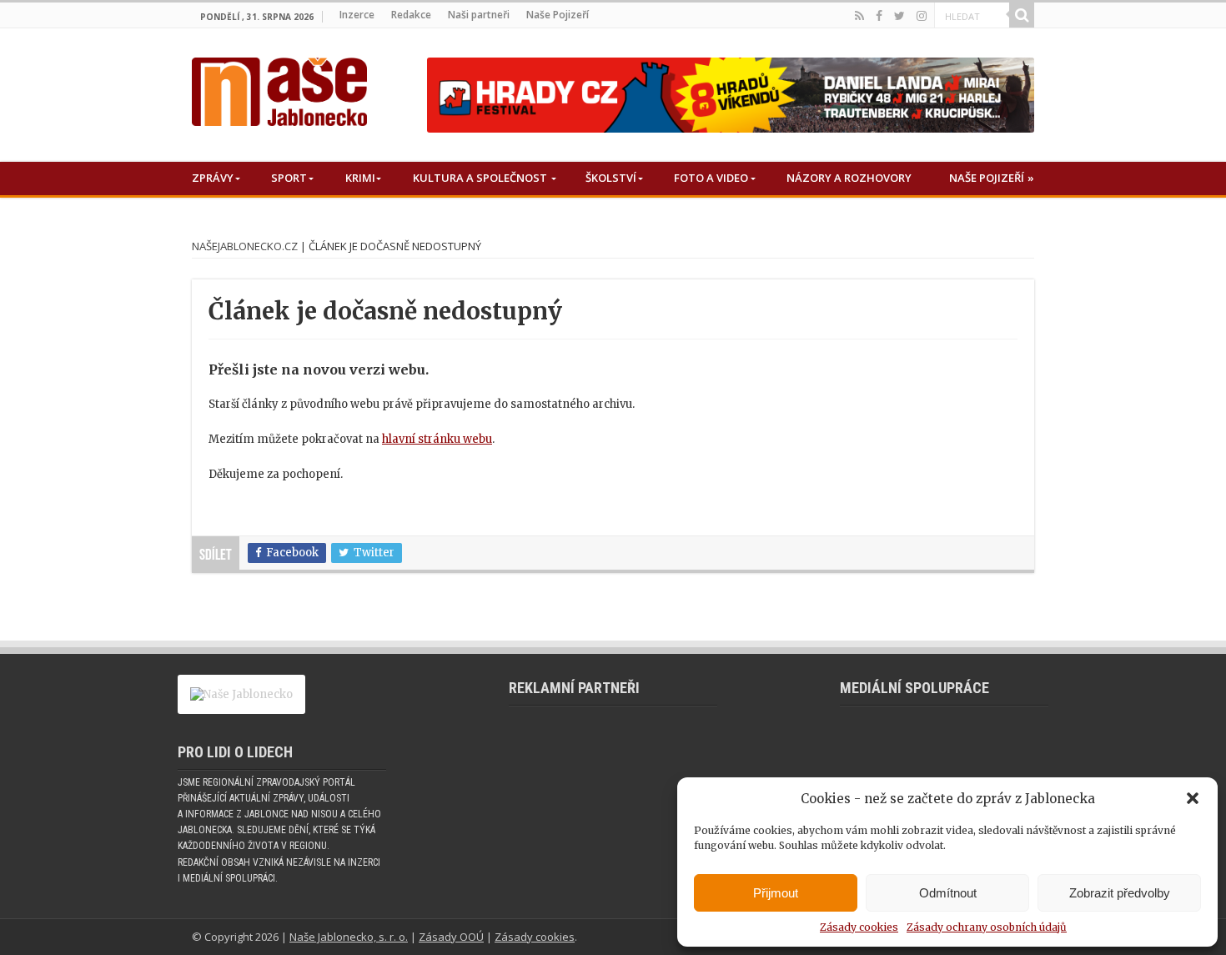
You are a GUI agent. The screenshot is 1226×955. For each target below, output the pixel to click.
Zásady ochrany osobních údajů (987, 927)
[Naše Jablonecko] (279, 88)
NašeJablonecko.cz (245, 246)
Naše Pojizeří (557, 15)
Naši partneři (479, 15)
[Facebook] (879, 16)
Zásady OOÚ (451, 936)
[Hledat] (1021, 15)
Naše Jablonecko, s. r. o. (348, 936)
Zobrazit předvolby (1119, 893)
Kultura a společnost (480, 177)
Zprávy (213, 177)
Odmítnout (948, 893)
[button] (1192, 798)
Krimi (360, 177)
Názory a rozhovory (849, 177)
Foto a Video (711, 177)
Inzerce (356, 15)
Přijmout (775, 893)
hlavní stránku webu (437, 439)
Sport (289, 177)
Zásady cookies (859, 927)
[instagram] (921, 16)
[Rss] (859, 16)
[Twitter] (899, 16)
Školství (610, 177)
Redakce (411, 15)
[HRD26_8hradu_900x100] (730, 95)
